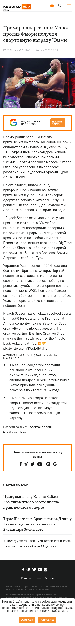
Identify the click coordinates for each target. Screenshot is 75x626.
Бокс (23, 432)
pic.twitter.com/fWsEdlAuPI (25, 348)
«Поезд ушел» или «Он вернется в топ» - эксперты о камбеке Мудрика (37, 543)
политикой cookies (55, 611)
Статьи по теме (16, 485)
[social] (21, 464)
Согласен (27, 619)
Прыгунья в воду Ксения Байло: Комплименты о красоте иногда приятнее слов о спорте (31, 502)
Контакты (27, 578)
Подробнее (47, 619)
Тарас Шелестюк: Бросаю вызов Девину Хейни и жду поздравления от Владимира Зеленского (37, 524)
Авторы (49, 578)
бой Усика (10, 432)
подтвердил (19, 408)
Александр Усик (41, 427)
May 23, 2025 (11, 358)
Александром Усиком (49, 152)
